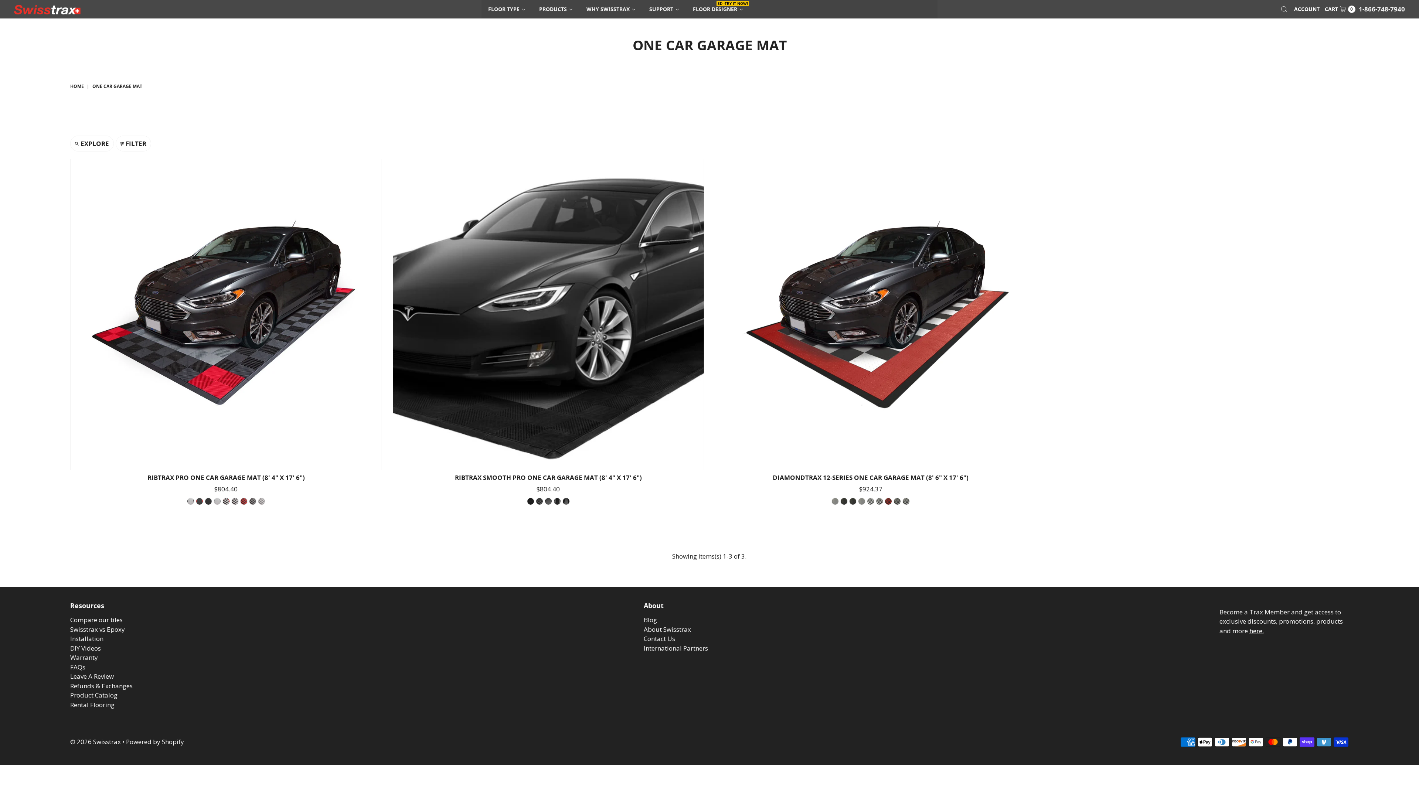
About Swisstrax (667, 629)
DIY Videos (85, 648)
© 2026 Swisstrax (95, 741)
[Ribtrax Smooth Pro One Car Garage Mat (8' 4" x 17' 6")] (548, 314)
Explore (95, 143)
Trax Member (1269, 612)
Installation (86, 638)
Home (77, 86)
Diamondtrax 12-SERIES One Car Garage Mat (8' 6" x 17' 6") (871, 477)
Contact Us (659, 638)
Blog (650, 619)
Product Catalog (94, 695)
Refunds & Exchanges (101, 686)
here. (1256, 631)
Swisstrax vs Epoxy (97, 629)
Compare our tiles (96, 619)
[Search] (1284, 9)
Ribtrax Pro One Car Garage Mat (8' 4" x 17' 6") (226, 477)
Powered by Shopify (155, 741)
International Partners (676, 648)
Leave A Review (92, 676)
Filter (136, 143)
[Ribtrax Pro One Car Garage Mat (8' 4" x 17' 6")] (225, 314)
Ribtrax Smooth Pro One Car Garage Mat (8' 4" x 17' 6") (548, 477)
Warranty (84, 657)
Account (1307, 9)
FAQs (77, 667)
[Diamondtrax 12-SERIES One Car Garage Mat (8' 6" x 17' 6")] (870, 314)
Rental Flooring (92, 704)
